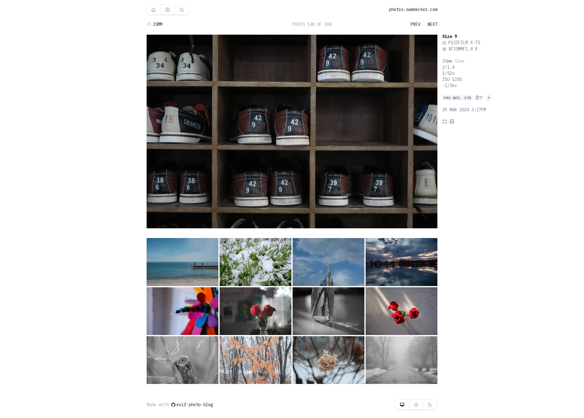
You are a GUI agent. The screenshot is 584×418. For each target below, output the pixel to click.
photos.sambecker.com (413, 9)
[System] (402, 404)
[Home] (153, 10)
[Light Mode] (416, 404)
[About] (167, 10)
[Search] (182, 10)
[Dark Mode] (430, 404)
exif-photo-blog (194, 404)
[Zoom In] (445, 121)
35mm (447, 61)
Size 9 (449, 36)
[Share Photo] (452, 121)
